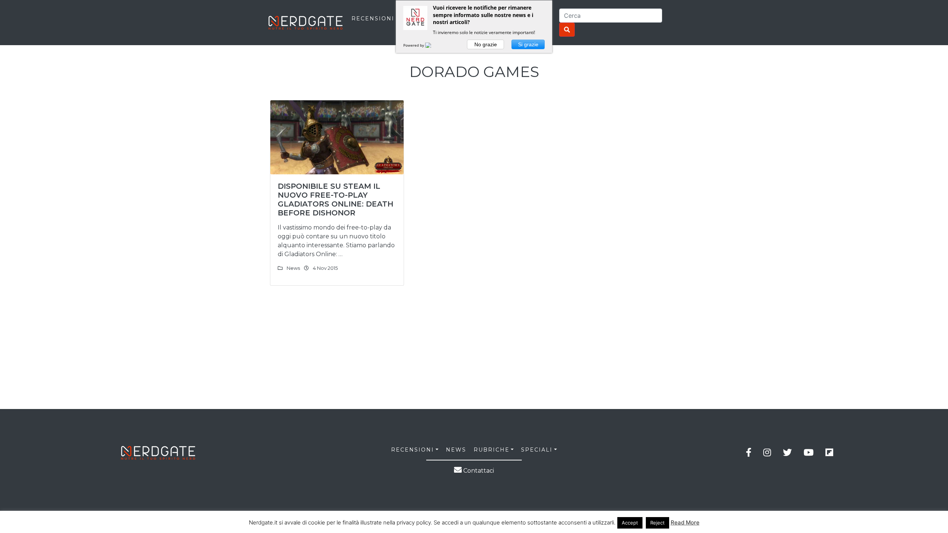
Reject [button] (657, 523)
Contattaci (478, 470)
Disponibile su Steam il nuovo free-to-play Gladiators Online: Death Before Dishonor (335, 199)
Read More (685, 522)
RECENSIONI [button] (412, 449)
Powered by (414, 45)
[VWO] (432, 45)
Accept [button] (630, 523)
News (293, 268)
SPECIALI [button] (537, 449)
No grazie (485, 44)
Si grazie (528, 44)
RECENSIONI (372, 18)
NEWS (456, 449)
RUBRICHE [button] (492, 449)
